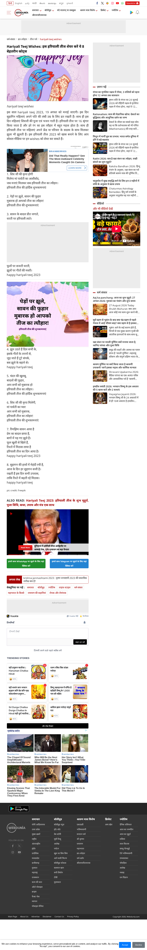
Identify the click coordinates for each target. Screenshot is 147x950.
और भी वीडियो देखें (103, 209)
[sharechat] (107, 3)
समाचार (35, 10)
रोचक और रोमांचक (58, 592)
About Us (24, 916)
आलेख (56, 843)
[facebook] (97, 3)
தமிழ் (27, 3)
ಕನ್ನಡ (61, 3)
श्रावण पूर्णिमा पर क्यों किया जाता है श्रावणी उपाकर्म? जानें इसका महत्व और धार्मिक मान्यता (114, 366)
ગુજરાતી (69, 3)
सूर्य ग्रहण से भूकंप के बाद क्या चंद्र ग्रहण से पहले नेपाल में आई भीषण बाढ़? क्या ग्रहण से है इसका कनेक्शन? (115, 321)
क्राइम (34, 891)
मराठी (34, 3)
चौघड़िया (123, 862)
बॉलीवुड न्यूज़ (59, 824)
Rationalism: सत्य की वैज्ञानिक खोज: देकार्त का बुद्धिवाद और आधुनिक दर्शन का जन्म (116, 116)
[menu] (9, 12)
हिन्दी (10, 3)
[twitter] (102, 3)
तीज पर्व (33, 39)
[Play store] (132, 12)
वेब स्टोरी (57, 834)
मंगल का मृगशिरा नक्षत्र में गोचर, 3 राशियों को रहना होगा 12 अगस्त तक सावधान (116, 93)
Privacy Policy (73, 916)
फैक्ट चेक (36, 896)
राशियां (122, 838)
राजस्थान (35, 877)
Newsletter (131, 3)
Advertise (35, 916)
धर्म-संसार (11, 39)
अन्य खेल (108, 824)
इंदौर (33, 848)
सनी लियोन (58, 872)
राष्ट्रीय (34, 838)
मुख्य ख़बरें (36, 834)
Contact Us (59, 916)
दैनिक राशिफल (125, 824)
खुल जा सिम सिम (61, 853)
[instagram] (112, 3)
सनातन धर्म (81, 834)
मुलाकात (57, 882)
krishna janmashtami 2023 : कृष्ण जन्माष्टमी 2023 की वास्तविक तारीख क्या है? (55, 579)
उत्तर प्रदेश (36, 829)
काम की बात (37, 882)
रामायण (80, 843)
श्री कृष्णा (80, 838)
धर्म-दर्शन (80, 858)
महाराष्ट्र (35, 872)
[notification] (137, 12)
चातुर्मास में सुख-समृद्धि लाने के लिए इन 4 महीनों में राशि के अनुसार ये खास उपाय (116, 182)
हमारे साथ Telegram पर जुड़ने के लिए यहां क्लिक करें (69, 563)
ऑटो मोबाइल (37, 886)
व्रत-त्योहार (22, 39)
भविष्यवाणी (81, 829)
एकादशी (80, 824)
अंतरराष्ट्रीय (36, 843)
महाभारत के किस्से (16, 592)
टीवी (55, 877)
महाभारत (80, 848)
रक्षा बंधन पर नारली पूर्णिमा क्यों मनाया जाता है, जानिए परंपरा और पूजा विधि (114, 343)
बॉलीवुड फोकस (60, 862)
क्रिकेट (103, 10)
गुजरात (34, 867)
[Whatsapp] (122, 3)
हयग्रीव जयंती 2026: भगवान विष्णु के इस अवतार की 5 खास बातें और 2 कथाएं (116, 388)
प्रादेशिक (35, 853)
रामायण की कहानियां (37, 592)
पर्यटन (56, 848)
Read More (25, 547)
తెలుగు (42, 3)
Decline (138, 945)
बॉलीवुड (48, 10)
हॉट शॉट (57, 829)
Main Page (12, 916)
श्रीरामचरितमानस (39, 15)
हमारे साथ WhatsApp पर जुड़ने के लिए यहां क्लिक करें (26, 563)
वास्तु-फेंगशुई (125, 848)
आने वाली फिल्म (60, 858)
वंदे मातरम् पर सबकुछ (66, 10)
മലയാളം (52, 3)
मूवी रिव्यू (57, 838)
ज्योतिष (115, 10)
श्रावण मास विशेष (87, 10)
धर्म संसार (102, 292)
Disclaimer (47, 916)
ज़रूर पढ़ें (101, 87)
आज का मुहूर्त (125, 834)
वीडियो (100, 203)
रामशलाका (124, 858)
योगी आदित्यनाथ (38, 824)
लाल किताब (124, 843)
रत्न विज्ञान (124, 877)
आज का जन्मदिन (126, 829)
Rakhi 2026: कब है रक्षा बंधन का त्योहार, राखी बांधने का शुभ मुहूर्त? (115, 160)
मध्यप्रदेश (35, 858)
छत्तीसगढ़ (35, 862)
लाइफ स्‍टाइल (64, 587)
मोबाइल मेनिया (37, 906)
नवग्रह (122, 872)
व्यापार (34, 901)
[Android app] (19, 809)
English (18, 3)
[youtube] (117, 3)
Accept (125, 945)
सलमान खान (59, 867)
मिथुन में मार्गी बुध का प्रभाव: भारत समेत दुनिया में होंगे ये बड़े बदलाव (115, 138)
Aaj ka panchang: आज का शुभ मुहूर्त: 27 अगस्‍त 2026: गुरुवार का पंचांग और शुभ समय (114, 299)
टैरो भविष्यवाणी (126, 853)
